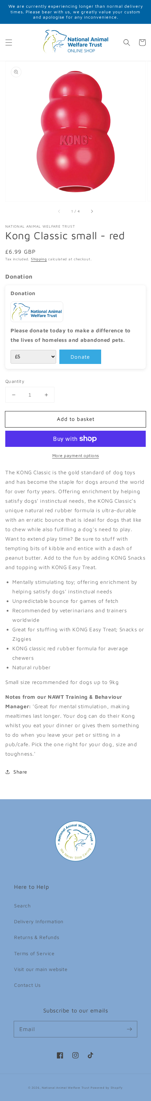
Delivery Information (39, 921)
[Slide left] (59, 211)
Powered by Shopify (107, 1087)
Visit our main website (40, 969)
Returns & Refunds (36, 937)
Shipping (39, 259)
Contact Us (27, 985)
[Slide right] (91, 211)
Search (22, 905)
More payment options (75, 455)
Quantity (14, 381)
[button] (9, 42)
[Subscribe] (129, 1029)
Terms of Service (34, 953)
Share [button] (20, 772)
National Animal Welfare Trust (65, 1087)
